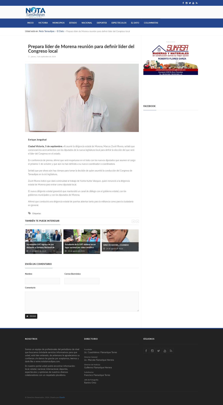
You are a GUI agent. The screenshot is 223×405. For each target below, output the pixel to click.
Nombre (28, 274)
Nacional (87, 23)
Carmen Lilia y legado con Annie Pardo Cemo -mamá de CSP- (120, 243)
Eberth (62, 397)
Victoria (43, 23)
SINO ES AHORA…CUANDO (77, 245)
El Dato (135, 23)
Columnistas (151, 23)
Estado (73, 23)
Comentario (30, 288)
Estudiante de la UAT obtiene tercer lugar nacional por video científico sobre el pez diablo (42, 248)
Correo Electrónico (72, 274)
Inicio (30, 23)
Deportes (102, 23)
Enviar (32, 316)
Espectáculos (119, 23)
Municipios (58, 23)
